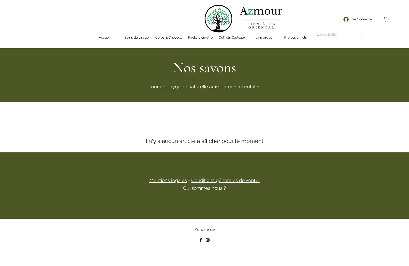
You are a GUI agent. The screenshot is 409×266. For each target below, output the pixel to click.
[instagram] (207, 240)
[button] (386, 19)
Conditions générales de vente (225, 180)
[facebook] (200, 240)
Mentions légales (168, 180)
